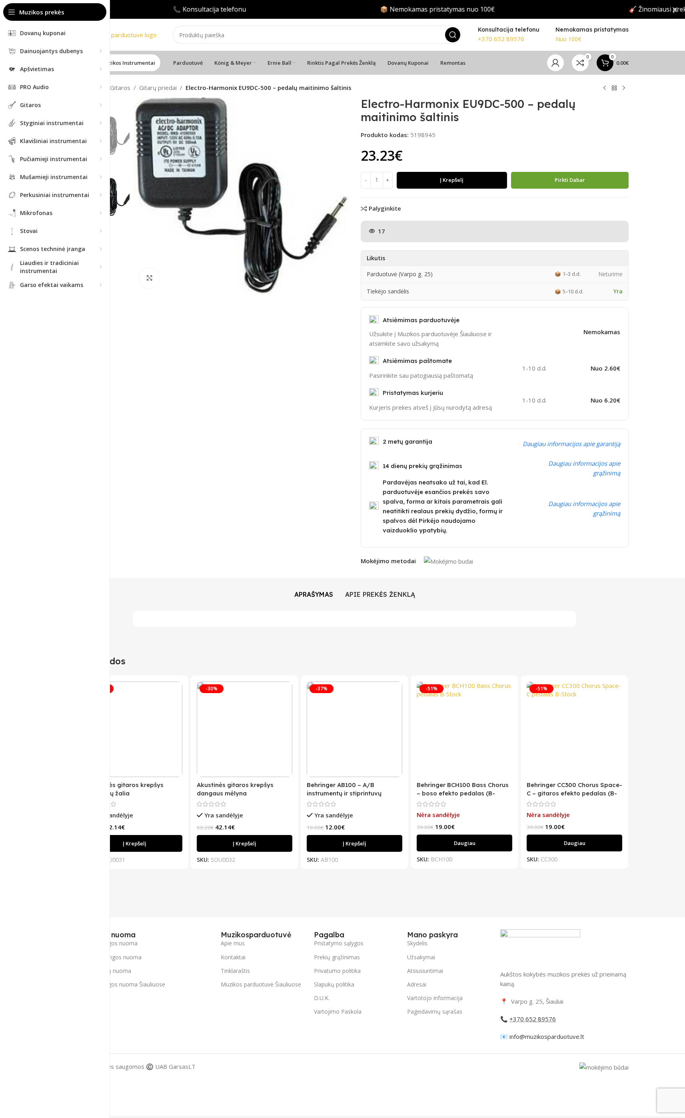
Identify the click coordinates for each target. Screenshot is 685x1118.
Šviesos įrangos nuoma (111, 957)
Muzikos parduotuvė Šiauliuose (261, 984)
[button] (134, 843)
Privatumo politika (337, 971)
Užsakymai (421, 957)
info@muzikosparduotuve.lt (546, 1036)
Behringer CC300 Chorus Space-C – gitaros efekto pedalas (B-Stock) (574, 793)
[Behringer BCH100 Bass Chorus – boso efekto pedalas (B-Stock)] (464, 729)
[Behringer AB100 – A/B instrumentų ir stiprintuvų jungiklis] (354, 729)
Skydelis (417, 943)
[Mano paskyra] (555, 63)
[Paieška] (452, 34)
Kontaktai (233, 957)
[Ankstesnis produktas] (604, 88)
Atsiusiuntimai (425, 971)
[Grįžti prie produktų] (614, 88)
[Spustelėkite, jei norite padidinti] (150, 278)
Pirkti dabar (570, 179)
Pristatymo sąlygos (338, 943)
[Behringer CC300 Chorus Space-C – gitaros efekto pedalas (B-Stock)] (574, 729)
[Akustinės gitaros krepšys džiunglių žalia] (134, 729)
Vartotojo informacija (435, 998)
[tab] (313, 594)
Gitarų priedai (158, 88)
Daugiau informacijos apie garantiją (571, 444)
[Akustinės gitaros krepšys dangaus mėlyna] (244, 729)
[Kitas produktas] (624, 88)
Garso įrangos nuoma (109, 943)
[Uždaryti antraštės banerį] (675, 9)
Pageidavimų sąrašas (434, 1011)
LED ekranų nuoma (106, 971)
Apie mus (233, 943)
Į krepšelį (451, 179)
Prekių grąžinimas (337, 957)
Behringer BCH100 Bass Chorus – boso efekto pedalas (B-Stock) (463, 793)
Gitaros (120, 88)
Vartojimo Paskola (337, 1011)
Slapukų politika (334, 984)
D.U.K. (322, 998)
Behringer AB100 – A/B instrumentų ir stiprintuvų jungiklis (344, 793)
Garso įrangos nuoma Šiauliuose (123, 984)
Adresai (416, 984)
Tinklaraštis (235, 971)
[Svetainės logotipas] (119, 34)
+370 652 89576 (501, 39)
